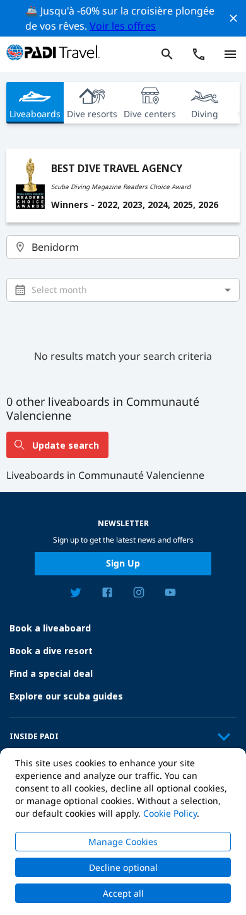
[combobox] (123, 247)
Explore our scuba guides (66, 696)
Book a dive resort (51, 651)
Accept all (123, 893)
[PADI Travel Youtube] (170, 594)
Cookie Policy (170, 813)
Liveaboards (35, 114)
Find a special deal (51, 673)
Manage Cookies (123, 842)
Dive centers (150, 114)
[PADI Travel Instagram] (138, 594)
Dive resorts (92, 114)
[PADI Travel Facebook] (107, 594)
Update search (65, 445)
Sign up (123, 563)
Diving (204, 114)
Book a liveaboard (50, 628)
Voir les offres (123, 26)
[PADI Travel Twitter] (75, 594)
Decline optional (123, 867)
